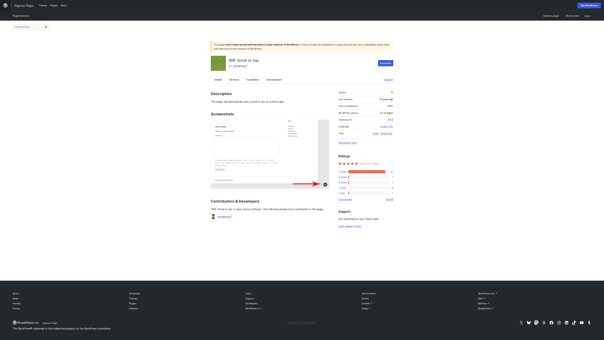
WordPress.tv (253, 308)
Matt (482, 298)
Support (388, 79)
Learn (248, 293)
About (16, 293)
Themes (133, 298)
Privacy (16, 308)
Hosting (17, 303)
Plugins (132, 303)
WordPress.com (487, 293)
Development (274, 79)
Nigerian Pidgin (50, 323)
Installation (252, 79)
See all (389, 199)
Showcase (134, 293)
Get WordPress (589, 5)
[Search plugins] (46, 27)
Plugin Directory (21, 15)
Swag (366, 308)
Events (365, 298)
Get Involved (368, 293)
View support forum (349, 226)
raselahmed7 (240, 65)
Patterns (133, 308)
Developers (251, 303)
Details (218, 79)
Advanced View (347, 142)
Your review (345, 199)
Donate (367, 303)
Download (385, 63)
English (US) (387, 126)
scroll (375, 134)
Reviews (234, 79)
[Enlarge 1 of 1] (325, 123)
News (15, 298)
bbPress (483, 303)
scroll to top (386, 134)
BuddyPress (485, 308)
